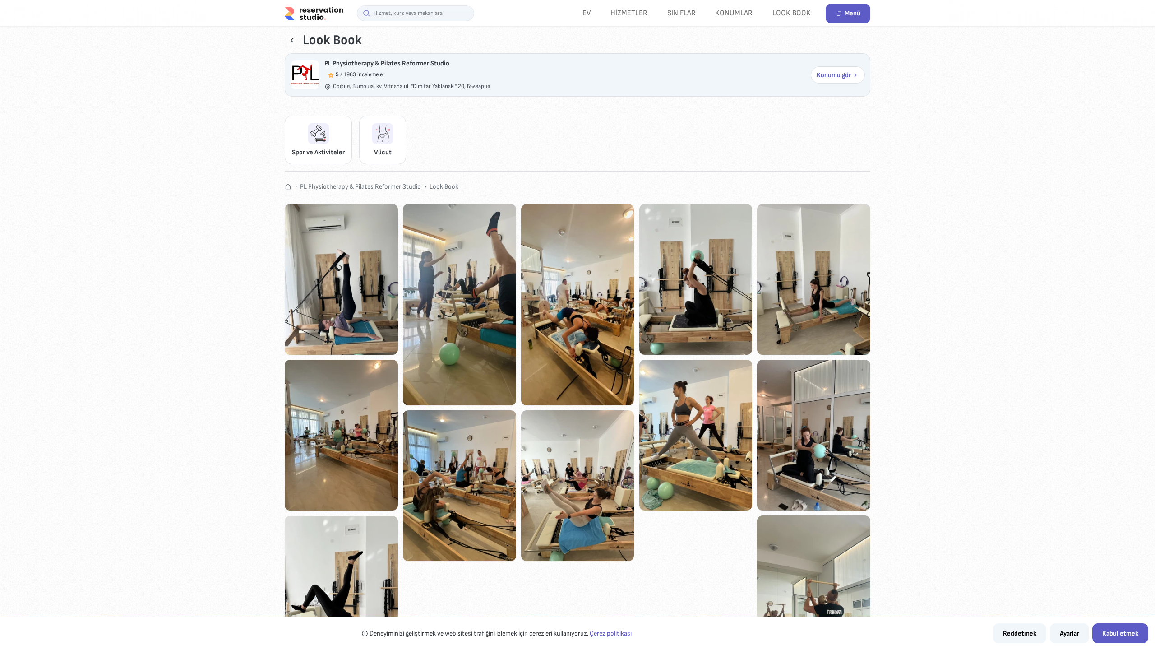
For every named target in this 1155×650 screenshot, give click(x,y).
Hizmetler (628, 13)
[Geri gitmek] (292, 40)
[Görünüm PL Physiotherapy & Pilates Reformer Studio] (305, 74)
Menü (852, 13)
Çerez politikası (611, 633)
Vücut (383, 152)
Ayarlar (1069, 633)
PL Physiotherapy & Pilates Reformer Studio (386, 63)
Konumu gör (834, 75)
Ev (586, 13)
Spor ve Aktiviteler (318, 152)
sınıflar (681, 13)
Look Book (791, 13)
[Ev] (314, 13)
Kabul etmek (1120, 633)
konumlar (734, 13)
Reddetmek (1019, 633)
